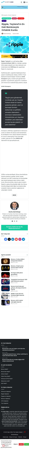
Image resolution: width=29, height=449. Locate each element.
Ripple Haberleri (5, 393)
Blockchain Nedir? (5, 371)
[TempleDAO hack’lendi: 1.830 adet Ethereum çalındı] (5, 281)
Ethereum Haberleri (6, 391)
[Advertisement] (14, 158)
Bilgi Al (16, 444)
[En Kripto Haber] (7, 2)
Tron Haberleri (4, 403)
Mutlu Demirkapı (7, 33)
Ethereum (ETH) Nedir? (7, 378)
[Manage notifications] (3, 445)
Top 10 (4, 20)
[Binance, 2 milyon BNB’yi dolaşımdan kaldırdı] (5, 261)
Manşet (14, 18)
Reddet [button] (21, 444)
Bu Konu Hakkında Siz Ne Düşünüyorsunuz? (14, 227)
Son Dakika (20, 18)
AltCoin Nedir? (4, 374)
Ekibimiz (20, 437)
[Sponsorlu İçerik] (14, 56)
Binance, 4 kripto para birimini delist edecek (17, 266)
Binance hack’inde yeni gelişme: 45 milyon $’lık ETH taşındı (18, 288)
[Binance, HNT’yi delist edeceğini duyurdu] (5, 302)
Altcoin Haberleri (12, 15)
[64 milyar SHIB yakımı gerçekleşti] (5, 275)
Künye (24, 437)
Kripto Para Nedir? (5, 376)
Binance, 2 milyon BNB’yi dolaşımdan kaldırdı (17, 260)
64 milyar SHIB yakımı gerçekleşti (17, 273)
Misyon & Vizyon (13, 437)
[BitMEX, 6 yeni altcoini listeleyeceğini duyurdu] (5, 296)
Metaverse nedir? (5, 381)
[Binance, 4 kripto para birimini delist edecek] (5, 268)
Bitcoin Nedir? (4, 369)
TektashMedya (14, 434)
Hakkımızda (5, 437)
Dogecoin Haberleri (6, 396)
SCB (14, 195)
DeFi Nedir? (4, 383)
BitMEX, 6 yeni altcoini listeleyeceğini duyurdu (17, 294)
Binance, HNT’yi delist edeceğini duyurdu (17, 301)
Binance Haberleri (5, 398)
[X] (14, 221)
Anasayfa (5, 15)
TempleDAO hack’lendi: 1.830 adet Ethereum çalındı (19, 280)
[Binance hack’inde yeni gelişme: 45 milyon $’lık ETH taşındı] (5, 288)
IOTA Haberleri (4, 401)
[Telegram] (14, 7)
